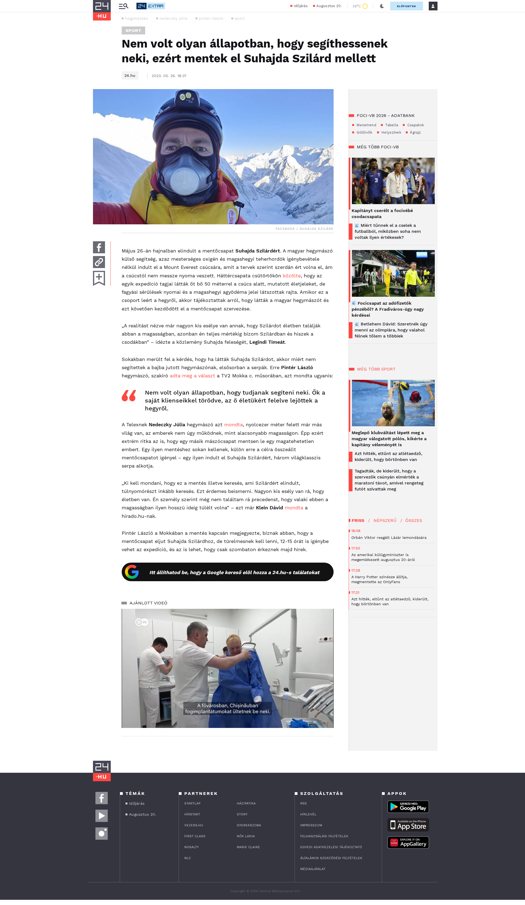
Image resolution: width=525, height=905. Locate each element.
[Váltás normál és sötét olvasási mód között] (382, 6)
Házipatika (246, 803)
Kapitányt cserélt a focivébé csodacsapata (382, 213)
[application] (228, 668)
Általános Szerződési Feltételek (331, 858)
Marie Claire (248, 847)
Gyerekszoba (249, 825)
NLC (187, 858)
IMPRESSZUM (311, 825)
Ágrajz (415, 132)
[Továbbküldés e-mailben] (99, 262)
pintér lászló (211, 18)
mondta (233, 424)
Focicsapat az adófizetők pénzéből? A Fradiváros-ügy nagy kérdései (388, 309)
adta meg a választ (192, 375)
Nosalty (191, 847)
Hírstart (192, 814)
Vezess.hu (193, 825)
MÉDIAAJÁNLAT (312, 869)
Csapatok (415, 125)
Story (242, 814)
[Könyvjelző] (99, 278)
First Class (194, 836)
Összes (413, 520)
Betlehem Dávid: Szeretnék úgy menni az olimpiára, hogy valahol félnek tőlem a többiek (391, 330)
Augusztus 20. (329, 6)
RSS (303, 803)
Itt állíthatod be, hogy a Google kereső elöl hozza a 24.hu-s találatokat (234, 572)
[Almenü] (123, 6)
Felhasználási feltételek (324, 836)
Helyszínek (390, 132)
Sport (133, 30)
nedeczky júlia (173, 18)
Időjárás (301, 6)
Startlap (192, 803)
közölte (292, 275)
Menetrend (365, 125)
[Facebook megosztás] (99, 247)
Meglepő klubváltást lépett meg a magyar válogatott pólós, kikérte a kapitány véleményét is (389, 438)
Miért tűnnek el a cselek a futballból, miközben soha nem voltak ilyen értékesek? (388, 231)
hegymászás (136, 18)
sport (240, 18)
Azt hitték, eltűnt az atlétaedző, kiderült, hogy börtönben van (388, 456)
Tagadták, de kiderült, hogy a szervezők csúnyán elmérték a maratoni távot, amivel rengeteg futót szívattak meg (389, 480)
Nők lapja (246, 836)
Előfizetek (406, 6)
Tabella (391, 125)
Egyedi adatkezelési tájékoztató (331, 847)
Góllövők (363, 132)
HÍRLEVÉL (308, 814)
